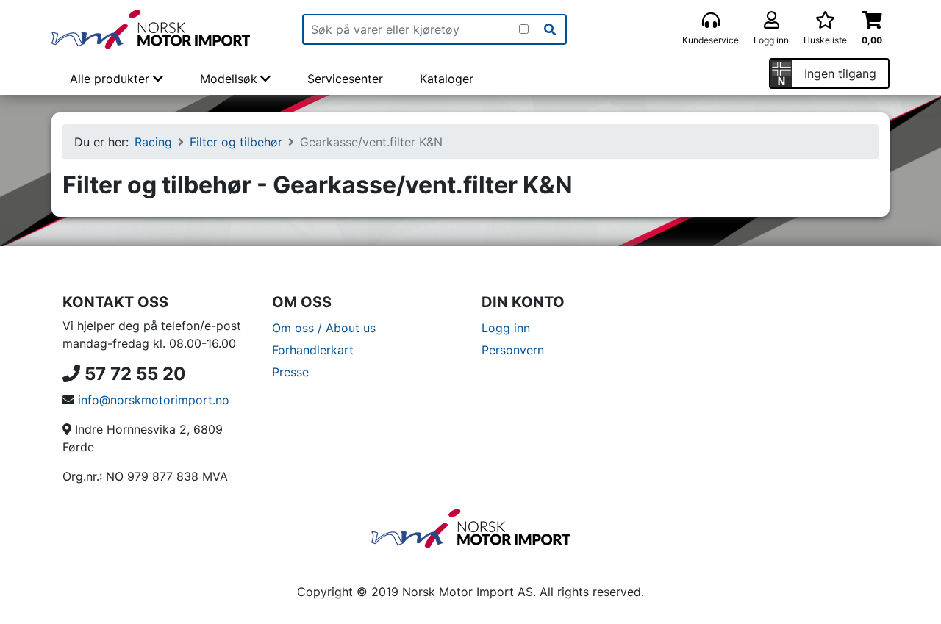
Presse (290, 372)
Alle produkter (111, 78)
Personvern (513, 350)
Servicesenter (345, 78)
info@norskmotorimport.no (153, 399)
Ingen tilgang (840, 73)
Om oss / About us (324, 327)
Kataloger (446, 78)
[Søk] (550, 29)
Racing (153, 142)
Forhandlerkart (313, 350)
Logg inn (506, 327)
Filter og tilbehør (236, 142)
